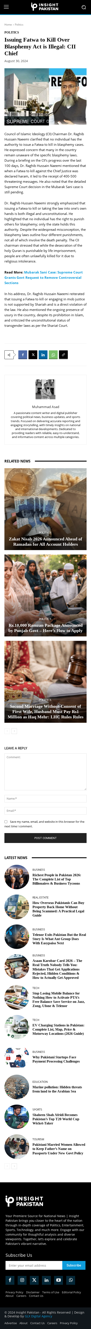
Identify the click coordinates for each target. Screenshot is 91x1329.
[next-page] (14, 731)
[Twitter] (34, 1280)
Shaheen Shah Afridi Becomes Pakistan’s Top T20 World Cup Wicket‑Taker (55, 1119)
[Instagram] (22, 1280)
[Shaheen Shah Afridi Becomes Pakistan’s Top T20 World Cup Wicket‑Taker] (16, 1117)
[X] (32, 354)
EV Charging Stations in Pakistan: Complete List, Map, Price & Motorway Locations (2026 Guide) (58, 1029)
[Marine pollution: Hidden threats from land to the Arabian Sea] (16, 1087)
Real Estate (40, 897)
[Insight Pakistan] (45, 7)
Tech (35, 988)
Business (38, 870)
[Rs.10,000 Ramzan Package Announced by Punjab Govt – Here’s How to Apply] (45, 595)
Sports (37, 1109)
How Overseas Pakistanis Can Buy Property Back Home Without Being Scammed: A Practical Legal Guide (58, 909)
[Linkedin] (43, 354)
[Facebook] (22, 354)
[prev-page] (7, 731)
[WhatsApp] (53, 354)
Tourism (38, 1139)
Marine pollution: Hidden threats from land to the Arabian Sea (57, 1089)
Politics (19, 24)
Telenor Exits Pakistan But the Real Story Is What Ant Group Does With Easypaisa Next (59, 939)
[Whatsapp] (70, 1280)
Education (40, 1082)
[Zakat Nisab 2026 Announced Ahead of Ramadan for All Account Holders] (45, 509)
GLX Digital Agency (38, 1316)
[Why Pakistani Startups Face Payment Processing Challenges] (16, 1057)
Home (8, 24)
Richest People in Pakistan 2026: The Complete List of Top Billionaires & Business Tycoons (56, 879)
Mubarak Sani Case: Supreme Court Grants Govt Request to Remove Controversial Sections (43, 277)
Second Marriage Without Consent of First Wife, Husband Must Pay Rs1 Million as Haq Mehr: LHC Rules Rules (45, 711)
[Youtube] (58, 1280)
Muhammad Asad (45, 407)
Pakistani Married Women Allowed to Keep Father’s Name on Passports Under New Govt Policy (58, 1149)
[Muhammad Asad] (45, 389)
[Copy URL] (63, 354)
